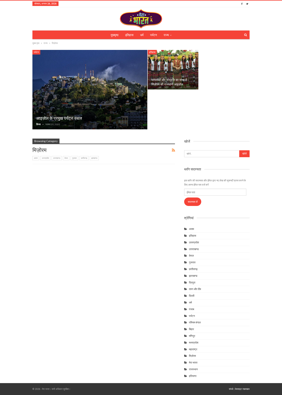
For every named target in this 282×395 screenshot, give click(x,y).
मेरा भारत (193, 362)
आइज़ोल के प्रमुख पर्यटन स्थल (59, 118)
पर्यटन (153, 35)
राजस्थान (193, 369)
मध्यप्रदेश (193, 342)
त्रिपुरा (192, 282)
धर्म (141, 35)
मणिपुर (192, 335)
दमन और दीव (195, 289)
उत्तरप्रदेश (45, 158)
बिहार (191, 329)
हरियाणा (192, 376)
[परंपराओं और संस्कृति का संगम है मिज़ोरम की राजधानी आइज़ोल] (173, 70)
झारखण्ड (94, 158)
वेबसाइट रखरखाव (242, 389)
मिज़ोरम (192, 355)
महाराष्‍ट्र (193, 349)
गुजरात (74, 158)
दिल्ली (191, 295)
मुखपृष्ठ (115, 35)
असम (36, 158)
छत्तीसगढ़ (84, 158)
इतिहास (129, 35)
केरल (66, 158)
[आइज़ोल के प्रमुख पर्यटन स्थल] (90, 90)
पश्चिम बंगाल (195, 322)
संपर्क (231, 389)
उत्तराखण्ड (56, 158)
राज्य (166, 35)
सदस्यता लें (193, 201)
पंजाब (191, 309)
